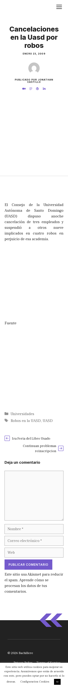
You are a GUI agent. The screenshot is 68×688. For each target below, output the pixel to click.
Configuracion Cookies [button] (34, 681)
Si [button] (57, 681)
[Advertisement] (34, 140)
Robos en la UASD (26, 420)
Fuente (10, 323)
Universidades (22, 414)
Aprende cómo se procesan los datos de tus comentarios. (27, 586)
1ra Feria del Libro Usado (31, 438)
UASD (48, 420)
